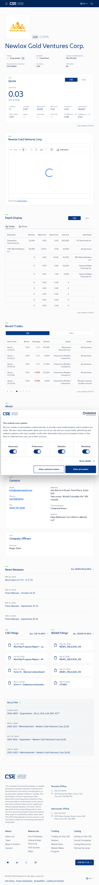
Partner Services (82, 847)
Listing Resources (82, 844)
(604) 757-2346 (17, 507)
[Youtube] (7, 862)
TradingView (21, 201)
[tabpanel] (49, 273)
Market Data (57, 844)
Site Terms (10, 880)
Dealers (55, 840)
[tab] (10, 226)
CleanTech (44, 58)
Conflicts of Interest (55, 880)
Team (8, 840)
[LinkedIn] (17, 862)
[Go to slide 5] (29, 391)
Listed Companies (82, 840)
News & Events (12, 844)
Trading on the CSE (60, 836)
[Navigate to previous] (7, 391)
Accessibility (39, 880)
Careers (9, 847)
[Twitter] (26, 862)
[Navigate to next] (11, 391)
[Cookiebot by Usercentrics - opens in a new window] (84, 414)
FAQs (30, 851)
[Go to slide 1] (17, 391)
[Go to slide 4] (26, 391)
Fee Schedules (35, 836)
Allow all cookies (80, 469)
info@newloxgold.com (20, 490)
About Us (9, 836)
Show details (85, 461)
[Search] (92, 4)
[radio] (71, 80)
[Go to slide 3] (23, 391)
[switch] (37, 451)
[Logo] (17, 3)
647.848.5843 (16, 498)
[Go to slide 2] (20, 391)
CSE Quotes (34, 847)
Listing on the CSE (83, 836)
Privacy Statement (24, 880)
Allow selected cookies (49, 469)
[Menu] (6, 3)
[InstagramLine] (35, 862)
